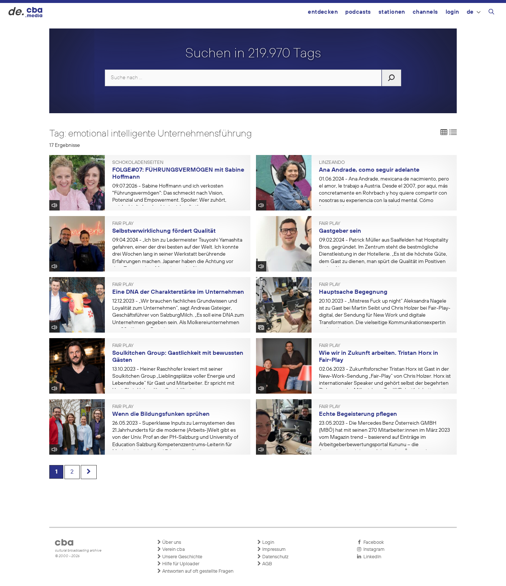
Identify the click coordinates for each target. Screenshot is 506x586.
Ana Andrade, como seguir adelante (369, 170)
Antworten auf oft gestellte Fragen (197, 571)
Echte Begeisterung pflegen (358, 414)
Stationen (392, 12)
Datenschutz (275, 557)
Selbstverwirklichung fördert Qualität (164, 231)
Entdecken (323, 12)
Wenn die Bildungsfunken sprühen (161, 414)
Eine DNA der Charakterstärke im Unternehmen (178, 292)
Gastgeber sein (340, 231)
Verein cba (173, 549)
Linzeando (332, 163)
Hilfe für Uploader (180, 564)
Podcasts (358, 12)
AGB (266, 564)
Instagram (373, 549)
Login (452, 12)
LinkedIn (371, 557)
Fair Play (123, 224)
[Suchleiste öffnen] (491, 13)
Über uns (171, 542)
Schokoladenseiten (137, 163)
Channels (425, 12)
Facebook (372, 542)
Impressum (273, 549)
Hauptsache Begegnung (353, 292)
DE (470, 12)
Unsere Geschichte (181, 557)
